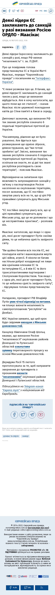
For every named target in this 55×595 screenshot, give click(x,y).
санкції (25, 436)
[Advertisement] (27, 468)
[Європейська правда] (27, 3)
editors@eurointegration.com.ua (35, 530)
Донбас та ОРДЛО (11, 436)
